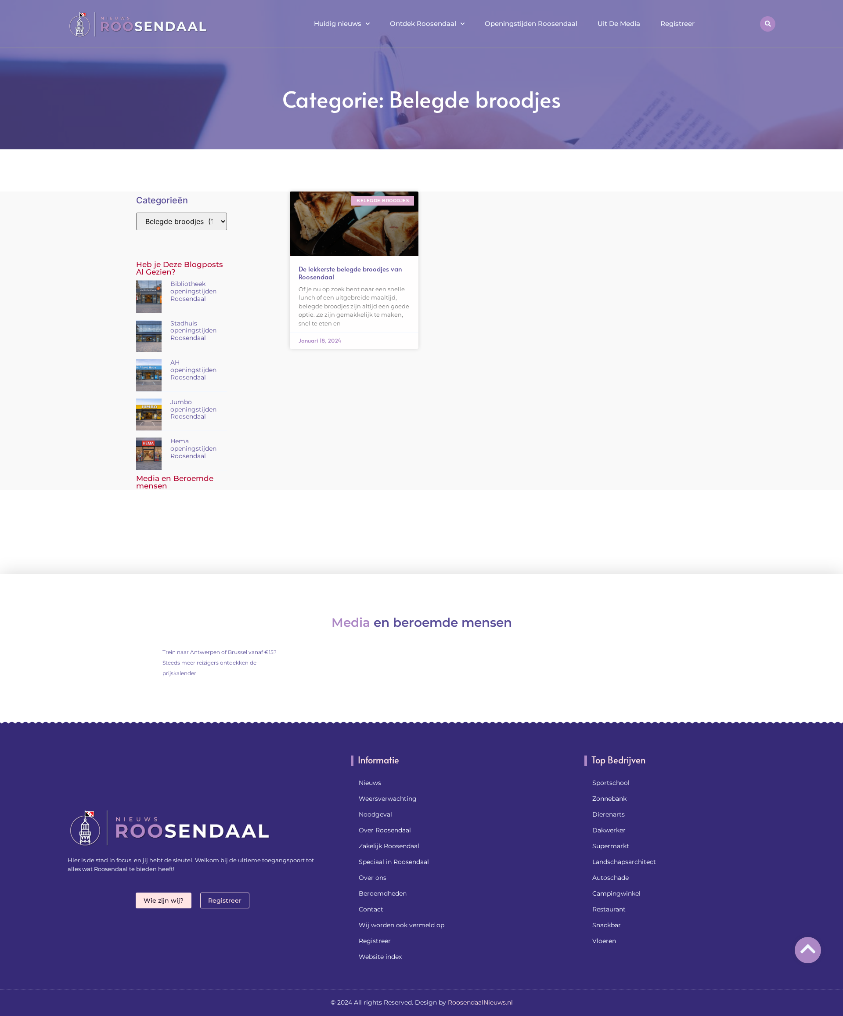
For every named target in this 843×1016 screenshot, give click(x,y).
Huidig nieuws (337, 23)
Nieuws (370, 783)
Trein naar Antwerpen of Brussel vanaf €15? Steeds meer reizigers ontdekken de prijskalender (219, 662)
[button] (767, 24)
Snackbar (606, 925)
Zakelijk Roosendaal (389, 846)
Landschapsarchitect (624, 862)
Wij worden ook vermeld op (401, 925)
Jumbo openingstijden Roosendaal (193, 409)
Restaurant (609, 909)
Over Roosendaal (385, 830)
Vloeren (604, 941)
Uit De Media (619, 23)
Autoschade (610, 878)
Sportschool (611, 783)
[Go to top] (808, 949)
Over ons (372, 878)
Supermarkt (610, 846)
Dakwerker (609, 830)
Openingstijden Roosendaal (531, 23)
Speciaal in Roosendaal (394, 862)
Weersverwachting (388, 799)
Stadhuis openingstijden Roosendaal (193, 330)
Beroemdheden (383, 893)
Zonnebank (609, 799)
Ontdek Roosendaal (423, 23)
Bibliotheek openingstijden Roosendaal (193, 291)
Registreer (677, 23)
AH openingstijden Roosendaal (193, 369)
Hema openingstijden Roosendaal (193, 448)
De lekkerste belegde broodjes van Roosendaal (350, 272)
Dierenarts (608, 814)
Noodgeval (375, 814)
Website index (380, 957)
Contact (371, 909)
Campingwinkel (616, 893)
